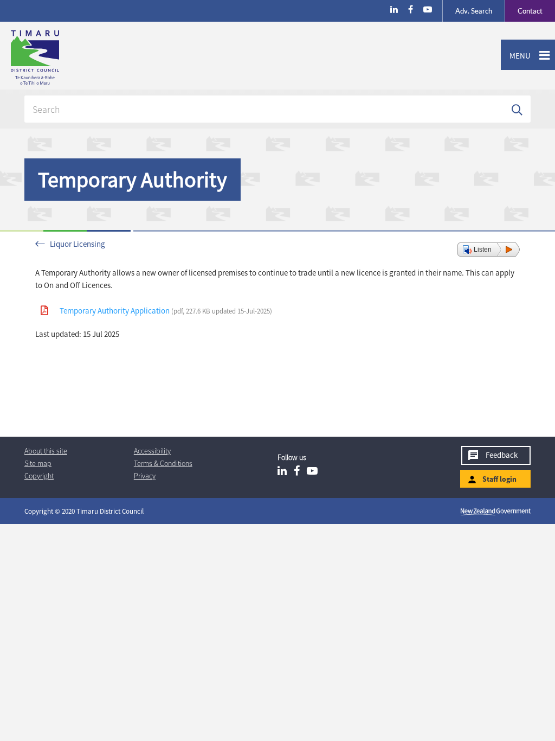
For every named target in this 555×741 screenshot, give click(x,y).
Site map (37, 463)
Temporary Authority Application (166, 310)
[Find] (517, 109)
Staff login (499, 479)
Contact (524, 11)
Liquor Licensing (77, 244)
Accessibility (152, 451)
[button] (488, 249)
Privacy (145, 476)
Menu (516, 55)
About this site (45, 451)
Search (473, 11)
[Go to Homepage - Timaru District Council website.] (78, 57)
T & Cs (163, 463)
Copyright (39, 476)
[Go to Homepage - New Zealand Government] (496, 511)
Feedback (502, 455)
